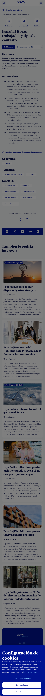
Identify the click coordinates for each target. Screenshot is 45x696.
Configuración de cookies (21, 678)
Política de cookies (30, 672)
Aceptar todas (21, 692)
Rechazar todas (22, 685)
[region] (22, 670)
